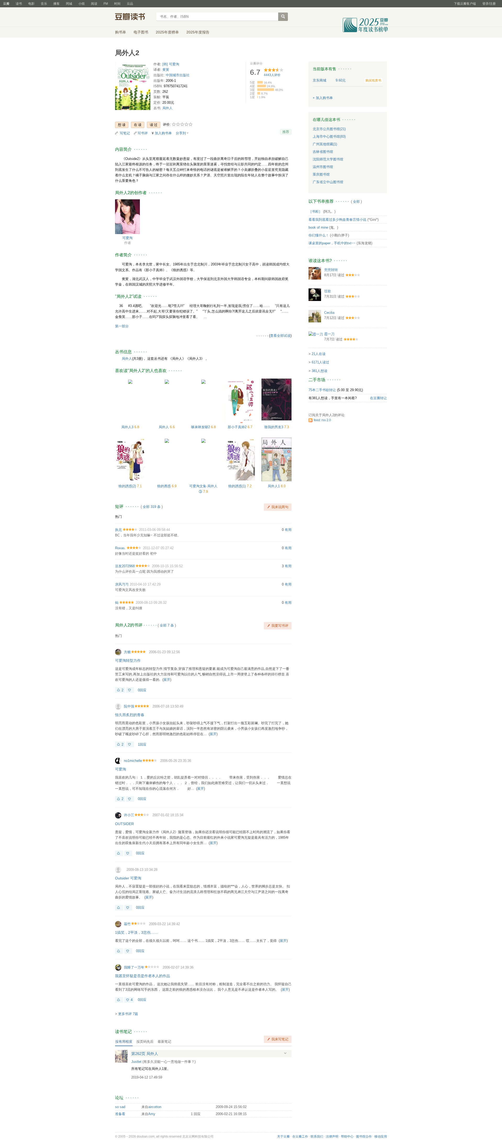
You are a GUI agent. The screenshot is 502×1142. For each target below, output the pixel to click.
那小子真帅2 (238, 427)
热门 (118, 517)
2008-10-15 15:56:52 (167, 566)
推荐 (285, 132)
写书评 (143, 133)
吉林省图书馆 (323, 152)
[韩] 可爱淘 (170, 64)
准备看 (120, 1114)
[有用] (119, 853)
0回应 (142, 690)
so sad (120, 1107)
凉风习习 (122, 584)
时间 (117, 3)
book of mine (318, 227)
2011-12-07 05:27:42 (158, 548)
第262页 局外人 (144, 1053)
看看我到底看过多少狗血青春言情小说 (337, 220)
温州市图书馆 (323, 167)
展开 (166, 680)
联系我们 (317, 1136)
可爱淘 (127, 238)
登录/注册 (489, 3)
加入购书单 (163, 133)
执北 (118, 530)
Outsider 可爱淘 (128, 878)
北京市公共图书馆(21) (329, 129)
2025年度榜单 (167, 32)
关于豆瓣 (283, 1136)
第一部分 (122, 326)
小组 (81, 3)
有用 (288, 530)
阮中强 (129, 706)
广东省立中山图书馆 (328, 182)
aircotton (154, 1107)
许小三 (129, 815)
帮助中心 (347, 1136)
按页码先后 (144, 1042)
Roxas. (120, 548)
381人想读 (319, 371)
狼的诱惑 (164, 486)
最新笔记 (164, 1042)
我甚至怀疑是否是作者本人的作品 (142, 976)
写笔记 (125, 133)
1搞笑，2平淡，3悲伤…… (136, 932)
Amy (151, 1114)
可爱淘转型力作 (128, 660)
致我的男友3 (274, 427)
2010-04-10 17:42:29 (145, 584)
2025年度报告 (197, 32)
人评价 (272, 75)
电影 (31, 3)
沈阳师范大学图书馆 (328, 159)
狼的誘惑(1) (237, 486)
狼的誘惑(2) (127, 486)
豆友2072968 (125, 566)
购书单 (120, 32)
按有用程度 (123, 1042)
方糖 (127, 652)
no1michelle (133, 761)
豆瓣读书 (134, 17)
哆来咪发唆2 (201, 427)
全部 (356, 202)
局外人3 (127, 427)
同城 (69, 3)
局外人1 (274, 486)
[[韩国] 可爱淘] (127, 216)
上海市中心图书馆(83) (329, 136)
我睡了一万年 (134, 967)
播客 (56, 3)
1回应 (142, 744)
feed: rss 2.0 (322, 420)
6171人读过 (320, 362)
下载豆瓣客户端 (465, 3)
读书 (19, 3)
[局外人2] (132, 87)
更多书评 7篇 (128, 1014)
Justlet (136, 1062)
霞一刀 (329, 334)
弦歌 (327, 291)
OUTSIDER (124, 824)
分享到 (181, 133)
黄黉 (165, 70)
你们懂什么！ (319, 235)
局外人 (167, 108)
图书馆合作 (364, 1136)
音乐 (44, 3)
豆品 (130, 3)
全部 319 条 (152, 507)
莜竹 (127, 924)
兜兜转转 (331, 270)
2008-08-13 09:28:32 (151, 603)
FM (106, 3)
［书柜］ (315, 211)
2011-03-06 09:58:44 (154, 530)
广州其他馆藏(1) (325, 144)
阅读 (94, 3)
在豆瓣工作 (300, 1136)
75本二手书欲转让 (322, 390)
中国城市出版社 (178, 75)
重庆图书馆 (321, 174)
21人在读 (319, 354)
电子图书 (141, 32)
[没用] (130, 690)
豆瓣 (6, 3)
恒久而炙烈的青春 (129, 715)
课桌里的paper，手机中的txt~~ (332, 243)
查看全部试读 (280, 336)
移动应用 (380, 1136)
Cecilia (329, 313)
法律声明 (332, 1136)
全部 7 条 (167, 625)
